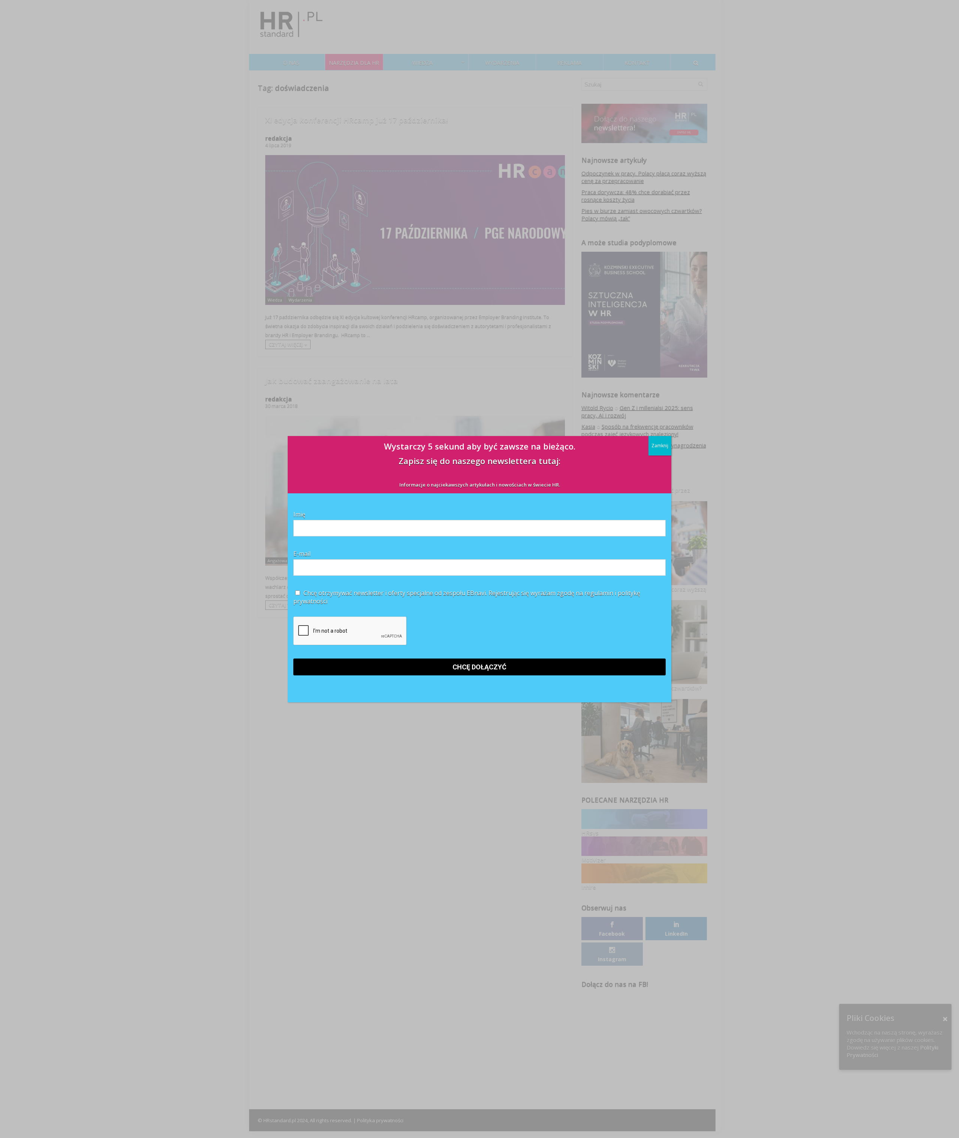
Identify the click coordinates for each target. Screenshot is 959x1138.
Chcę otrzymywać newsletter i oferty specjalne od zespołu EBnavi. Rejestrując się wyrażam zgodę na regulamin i (466, 597)
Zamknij (659, 445)
